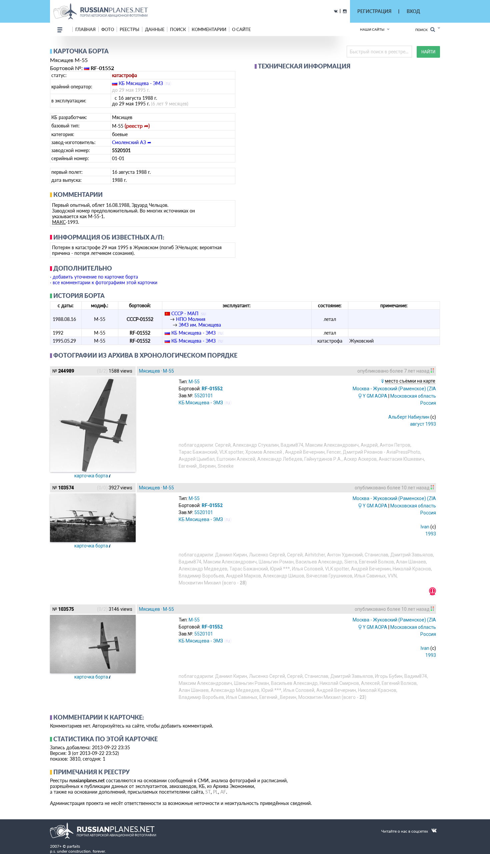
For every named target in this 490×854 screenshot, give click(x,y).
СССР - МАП (184, 313)
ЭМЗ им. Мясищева (200, 325)
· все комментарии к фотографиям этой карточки (103, 282)
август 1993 (423, 424)
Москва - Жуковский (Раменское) (403, 388)
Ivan (425, 526)
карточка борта (91, 475)
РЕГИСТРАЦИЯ (374, 11)
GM (370, 396)
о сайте (241, 29)
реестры (129, 29)
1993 (430, 533)
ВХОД (413, 11)
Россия (428, 403)
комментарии (209, 29)
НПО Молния (190, 319)
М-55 (168, 371)
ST (208, 792)
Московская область (413, 396)
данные (154, 29)
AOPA (381, 396)
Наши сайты (372, 29)
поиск (178, 29)
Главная (85, 29)
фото (107, 29)
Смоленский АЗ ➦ (131, 142)
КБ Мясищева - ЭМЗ (141, 83)
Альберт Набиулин (408, 417)
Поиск (422, 30)
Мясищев (149, 371)
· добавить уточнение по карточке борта (94, 277)
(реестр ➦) (137, 125)
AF (223, 792)
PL (215, 792)
